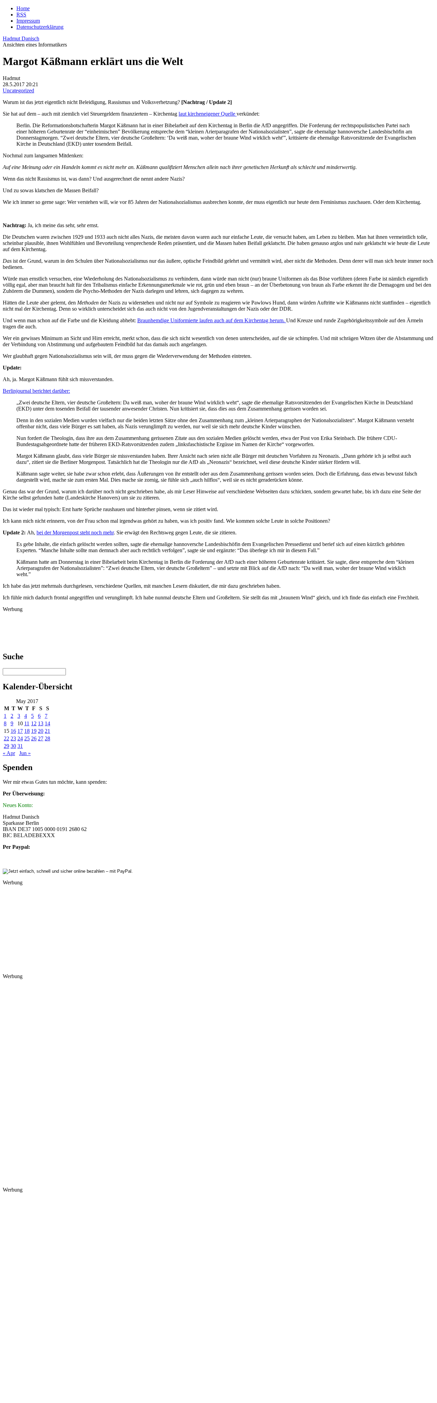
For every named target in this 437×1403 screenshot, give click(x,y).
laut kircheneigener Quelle (208, 114)
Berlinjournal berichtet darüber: (36, 391)
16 (13, 731)
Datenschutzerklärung (40, 27)
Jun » (25, 753)
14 (47, 723)
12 (34, 723)
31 (20, 746)
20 (40, 731)
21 (47, 731)
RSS (21, 14)
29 (6, 746)
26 (34, 738)
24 (20, 738)
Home (23, 8)
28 (47, 738)
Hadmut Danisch (21, 38)
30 (13, 746)
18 (27, 731)
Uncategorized (18, 90)
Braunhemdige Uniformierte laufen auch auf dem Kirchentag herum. (211, 320)
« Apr (9, 753)
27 (40, 738)
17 (20, 731)
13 (40, 723)
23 (13, 738)
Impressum (28, 21)
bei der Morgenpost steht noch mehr (75, 532)
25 (27, 738)
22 (6, 738)
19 (34, 731)
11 (26, 723)
